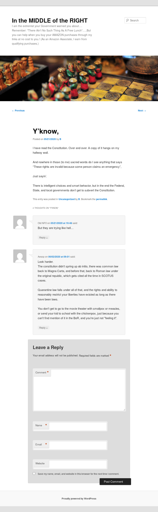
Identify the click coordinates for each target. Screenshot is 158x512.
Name (41, 425)
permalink (101, 199)
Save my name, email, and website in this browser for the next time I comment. (78, 473)
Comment (42, 372)
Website (40, 463)
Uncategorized (67, 199)
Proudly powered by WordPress (79, 498)
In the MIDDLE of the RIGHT (49, 20)
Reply (43, 237)
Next (142, 110)
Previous (18, 110)
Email (41, 444)
